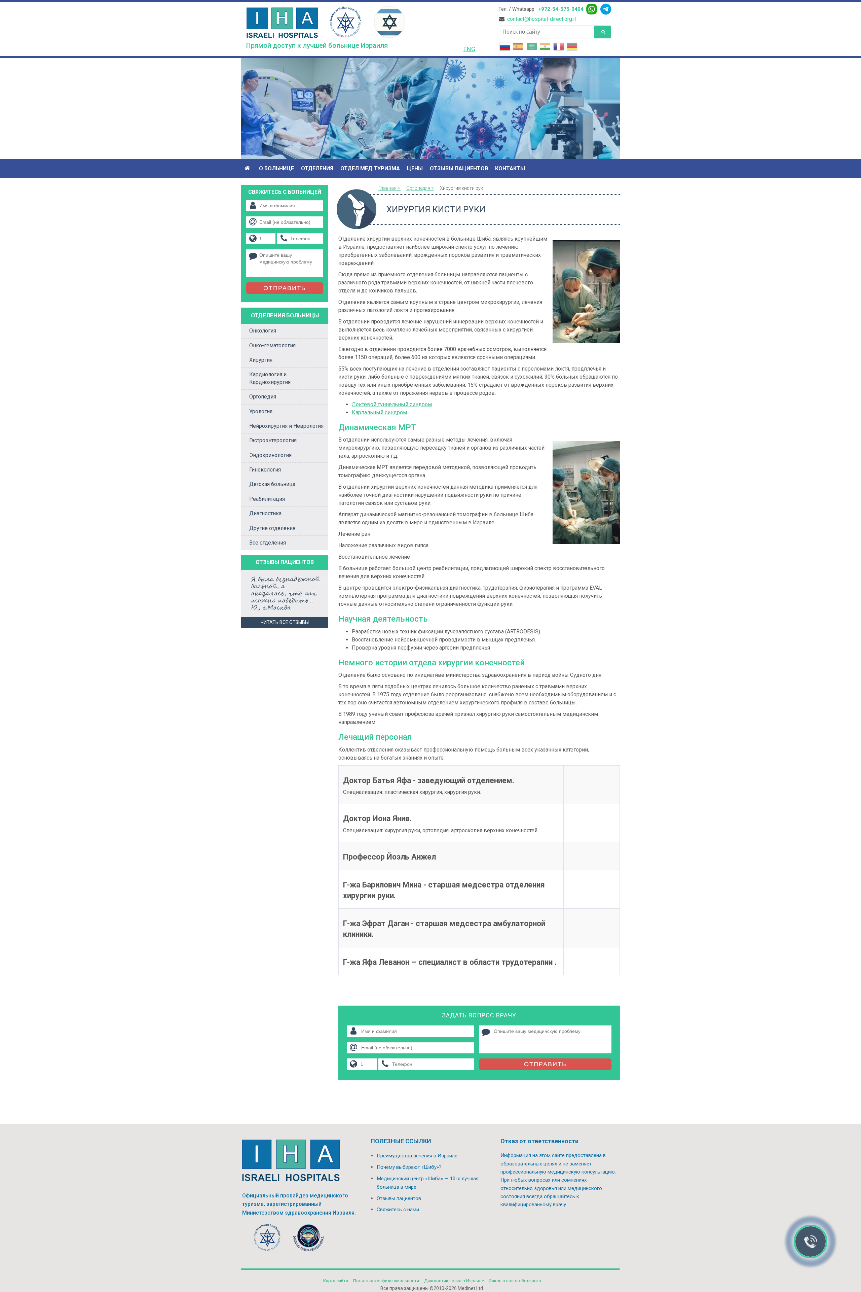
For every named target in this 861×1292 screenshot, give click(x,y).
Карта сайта (335, 1280)
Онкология (262, 330)
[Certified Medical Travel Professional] (308, 1239)
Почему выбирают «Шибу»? (409, 1167)
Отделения (317, 168)
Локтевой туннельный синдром (392, 404)
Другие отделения (272, 528)
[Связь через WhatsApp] (591, 9)
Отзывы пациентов (459, 168)
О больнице (276, 168)
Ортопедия (262, 396)
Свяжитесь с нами (398, 1210)
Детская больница (272, 484)
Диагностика (265, 513)
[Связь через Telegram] (606, 9)
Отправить (545, 1064)
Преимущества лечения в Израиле (417, 1156)
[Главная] (248, 168)
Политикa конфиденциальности (386, 1280)
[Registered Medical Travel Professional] (267, 1239)
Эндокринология (270, 455)
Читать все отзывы (285, 622)
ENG (469, 49)
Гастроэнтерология (273, 440)
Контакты (510, 168)
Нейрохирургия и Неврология (286, 426)
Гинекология (265, 469)
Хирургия (260, 360)
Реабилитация (267, 499)
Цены (415, 168)
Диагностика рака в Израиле (454, 1280)
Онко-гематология (272, 345)
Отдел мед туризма (370, 168)
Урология (260, 411)
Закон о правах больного (515, 1280)
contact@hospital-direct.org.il (541, 19)
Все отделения (267, 542)
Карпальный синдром (379, 412)
